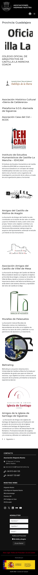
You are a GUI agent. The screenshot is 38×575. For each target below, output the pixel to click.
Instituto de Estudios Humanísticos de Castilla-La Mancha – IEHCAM (18, 157)
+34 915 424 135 (13, 471)
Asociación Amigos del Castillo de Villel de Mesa (16, 267)
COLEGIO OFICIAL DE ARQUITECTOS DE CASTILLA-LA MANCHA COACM (15, 60)
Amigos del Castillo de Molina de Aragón (15, 212)
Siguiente (10, 439)
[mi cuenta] (30, 14)
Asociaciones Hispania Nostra (22, 6)
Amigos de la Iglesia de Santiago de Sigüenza (15, 414)
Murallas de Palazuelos (15, 319)
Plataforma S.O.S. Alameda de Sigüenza (17, 109)
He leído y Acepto (19, 539)
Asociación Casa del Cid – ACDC (16, 118)
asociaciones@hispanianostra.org (17, 467)
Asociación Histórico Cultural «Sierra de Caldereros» (19, 101)
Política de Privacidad (19, 536)
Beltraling (7, 365)
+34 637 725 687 (13, 475)
